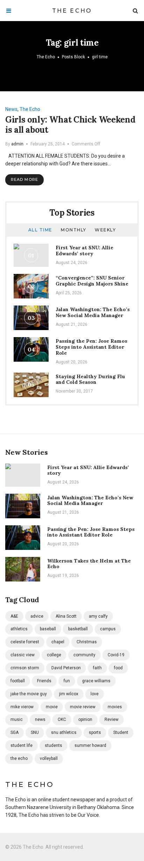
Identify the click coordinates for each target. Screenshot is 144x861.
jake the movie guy (28, 693)
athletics (19, 628)
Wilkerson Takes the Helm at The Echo (89, 564)
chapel (57, 641)
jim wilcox (68, 693)
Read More (24, 179)
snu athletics (64, 732)
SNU (35, 732)
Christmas (87, 641)
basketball (78, 628)
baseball (48, 628)
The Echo (72, 10)
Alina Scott (66, 616)
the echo (19, 758)
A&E (14, 616)
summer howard (90, 745)
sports (95, 732)
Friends (44, 680)
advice (36, 616)
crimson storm (24, 667)
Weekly (105, 229)
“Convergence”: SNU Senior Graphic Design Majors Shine (92, 281)
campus (108, 628)
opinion (85, 719)
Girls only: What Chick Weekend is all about (70, 124)
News (11, 109)
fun (67, 680)
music (16, 719)
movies (115, 706)
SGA (14, 732)
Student (120, 732)
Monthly (73, 229)
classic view (22, 654)
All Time (40, 229)
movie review (82, 706)
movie (52, 706)
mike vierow (22, 706)
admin (17, 144)
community (84, 654)
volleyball (49, 758)
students (53, 745)
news (40, 719)
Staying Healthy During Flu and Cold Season (90, 379)
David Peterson (66, 667)
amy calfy (98, 616)
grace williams (96, 680)
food (118, 667)
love (95, 693)
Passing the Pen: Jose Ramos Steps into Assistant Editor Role (91, 347)
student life (21, 745)
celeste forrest (24, 641)
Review (111, 719)
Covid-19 (116, 654)
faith (97, 667)
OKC (62, 719)
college (54, 654)
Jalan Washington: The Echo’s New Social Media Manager (93, 312)
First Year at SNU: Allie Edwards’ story (84, 250)
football (17, 680)
